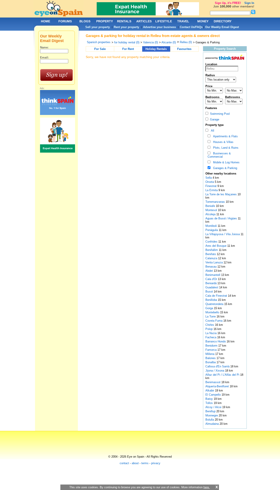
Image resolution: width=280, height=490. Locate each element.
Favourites (184, 49)
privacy (155, 463)
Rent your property (126, 27)
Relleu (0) (186, 42)
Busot (209, 291)
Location (211, 64)
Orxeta (210, 181)
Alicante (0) (168, 42)
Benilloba (211, 299)
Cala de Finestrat (216, 295)
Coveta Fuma (214, 320)
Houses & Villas (222, 142)
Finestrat (211, 186)
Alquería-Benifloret (217, 386)
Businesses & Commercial (219, 155)
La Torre (211, 316)
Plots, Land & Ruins (224, 147)
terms (145, 463)
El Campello (213, 394)
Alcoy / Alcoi (213, 407)
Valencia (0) (150, 42)
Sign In (249, 3)
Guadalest (212, 287)
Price (208, 86)
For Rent (128, 49)
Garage (213, 119)
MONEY (202, 21)
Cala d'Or (211, 279)
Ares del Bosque (216, 245)
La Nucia (211, 333)
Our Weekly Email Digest (222, 27)
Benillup (210, 411)
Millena (210, 354)
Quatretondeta (214, 304)
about (135, 463)
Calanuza (211, 258)
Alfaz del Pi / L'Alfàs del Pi (222, 374)
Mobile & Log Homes (225, 162)
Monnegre (212, 415)
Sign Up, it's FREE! (228, 3)
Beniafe (210, 206)
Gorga (209, 308)
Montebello (212, 312)
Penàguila (212, 230)
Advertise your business (159, 27)
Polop (209, 329)
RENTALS (124, 21)
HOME (45, 21)
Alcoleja (210, 214)
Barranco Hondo (216, 341)
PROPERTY (104, 21)
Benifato (211, 254)
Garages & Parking (224, 168)
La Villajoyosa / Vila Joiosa (223, 234)
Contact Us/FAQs (191, 27)
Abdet (209, 270)
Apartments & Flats (224, 136)
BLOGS (84, 21)
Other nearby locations (220, 173)
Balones (211, 358)
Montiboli (211, 225)
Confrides (211, 241)
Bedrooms (212, 97)
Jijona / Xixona (215, 370)
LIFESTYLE (163, 21)
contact (124, 463)
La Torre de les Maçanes (221, 194)
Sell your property (97, 27)
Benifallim (212, 250)
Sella (209, 177)
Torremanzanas (215, 201)
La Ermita (212, 190)
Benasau (211, 266)
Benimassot (213, 382)
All (211, 130)
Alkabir (210, 390)
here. (206, 487)
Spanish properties (98, 42)
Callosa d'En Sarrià (217, 366)
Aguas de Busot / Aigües (221, 218)
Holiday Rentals (156, 49)
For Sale (100, 49)
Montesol (211, 210)
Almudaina (212, 423)
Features (211, 108)
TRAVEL (183, 21)
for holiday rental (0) (126, 42)
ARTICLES (144, 21)
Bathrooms (232, 97)
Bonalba (211, 362)
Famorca (211, 349)
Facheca (211, 337)
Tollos (209, 403)
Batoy (209, 398)
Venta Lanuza (214, 262)
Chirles (210, 324)
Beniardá (211, 283)
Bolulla (210, 419)
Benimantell (213, 275)
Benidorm (211, 345)
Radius (210, 75)
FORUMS (65, 21)
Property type (214, 125)
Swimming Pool (219, 113)
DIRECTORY (222, 21)
